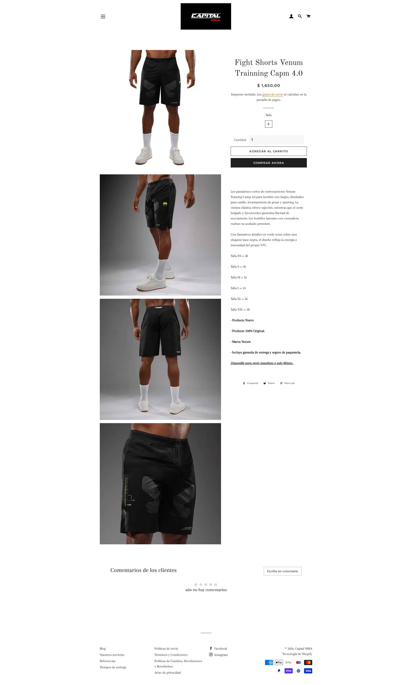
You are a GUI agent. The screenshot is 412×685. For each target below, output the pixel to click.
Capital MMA (303, 648)
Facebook (220, 648)
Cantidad (240, 140)
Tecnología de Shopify (297, 654)
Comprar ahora (268, 162)
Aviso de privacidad (167, 672)
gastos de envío (272, 94)
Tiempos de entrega (113, 667)
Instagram (221, 655)
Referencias (107, 661)
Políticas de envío (166, 648)
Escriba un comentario (282, 571)
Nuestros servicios (112, 655)
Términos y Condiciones (171, 655)
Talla (269, 115)
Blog (103, 648)
